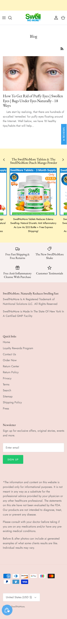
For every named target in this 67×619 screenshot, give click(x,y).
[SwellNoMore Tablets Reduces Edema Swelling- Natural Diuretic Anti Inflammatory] (33, 191)
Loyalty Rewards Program (18, 348)
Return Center (11, 366)
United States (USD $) (19, 597)
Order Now (10, 360)
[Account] (55, 18)
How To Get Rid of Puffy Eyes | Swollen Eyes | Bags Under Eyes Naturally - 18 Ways (33, 100)
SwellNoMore (17, 606)
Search (7, 390)
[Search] (12, 18)
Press (6, 408)
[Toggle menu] (4, 18)
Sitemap (8, 396)
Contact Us (9, 354)
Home (6, 342)
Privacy (7, 378)
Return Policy (11, 372)
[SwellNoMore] (33, 17)
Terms (6, 384)
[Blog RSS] (62, 48)
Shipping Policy (12, 402)
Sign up (13, 459)
